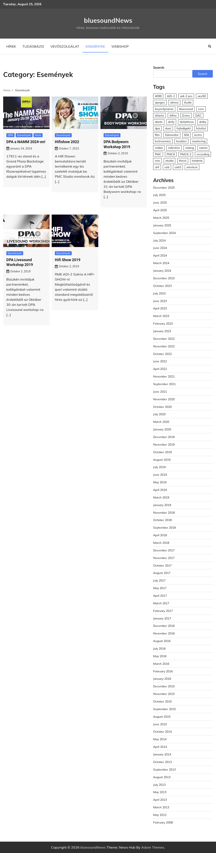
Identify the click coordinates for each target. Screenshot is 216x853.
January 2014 (162, 754)
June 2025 (160, 202)
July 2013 (159, 784)
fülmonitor (172, 135)
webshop (120, 46)
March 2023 (161, 316)
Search (158, 67)
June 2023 (160, 301)
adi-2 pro (186, 96)
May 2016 (159, 656)
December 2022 (164, 338)
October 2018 (162, 520)
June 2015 (160, 724)
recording (203, 154)
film (157, 135)
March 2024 (161, 263)
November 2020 (164, 399)
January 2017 (162, 618)
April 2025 (160, 210)
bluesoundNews (108, 20)
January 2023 (162, 331)
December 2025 (164, 187)
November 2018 (164, 512)
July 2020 (159, 414)
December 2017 (164, 550)
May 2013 (159, 792)
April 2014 (160, 746)
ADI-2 (171, 96)
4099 (158, 96)
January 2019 (162, 505)
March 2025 (161, 217)
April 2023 (160, 308)
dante (159, 122)
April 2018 (160, 535)
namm (203, 147)
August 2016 (161, 641)
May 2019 (159, 482)
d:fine (173, 115)
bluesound (186, 109)
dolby (202, 122)
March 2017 (161, 603)
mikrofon (174, 147)
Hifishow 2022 (67, 142)
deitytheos (187, 122)
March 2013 (161, 807)
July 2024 (159, 240)
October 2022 (162, 354)
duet (168, 128)
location (181, 141)
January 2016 (162, 678)
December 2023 (164, 278)
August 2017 (161, 573)
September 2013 (164, 769)
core (201, 109)
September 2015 (164, 709)
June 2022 (160, 361)
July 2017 (159, 580)
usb (167, 167)
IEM (186, 135)
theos (182, 160)
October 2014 (162, 731)
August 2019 (161, 459)
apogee (160, 102)
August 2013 (161, 777)
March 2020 (161, 421)
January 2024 (162, 270)
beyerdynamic (164, 109)
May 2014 (159, 739)
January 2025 (162, 225)
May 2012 (159, 815)
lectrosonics (163, 141)
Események (95, 46)
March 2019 (161, 497)
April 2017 (160, 595)
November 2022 (164, 346)
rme (157, 160)
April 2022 (160, 369)
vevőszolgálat (64, 46)
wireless (192, 167)
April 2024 (160, 255)
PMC (158, 154)
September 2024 (164, 233)
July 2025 (159, 195)
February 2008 (163, 822)
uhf (157, 167)
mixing (189, 147)
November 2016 (164, 633)
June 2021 (160, 391)
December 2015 (164, 686)
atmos (174, 102)
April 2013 (160, 799)
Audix (188, 102)
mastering (198, 141)
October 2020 (162, 406)
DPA (10, 135)
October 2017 (162, 565)
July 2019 (159, 467)
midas (159, 147)
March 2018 (161, 542)
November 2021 (164, 376)
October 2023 (162, 285)
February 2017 (163, 611)
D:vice (186, 115)
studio (169, 160)
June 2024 (160, 248)
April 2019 (160, 490)
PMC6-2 (185, 154)
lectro (198, 135)
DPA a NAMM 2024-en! (25, 142)
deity (171, 122)
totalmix (197, 160)
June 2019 (160, 474)
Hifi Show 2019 (67, 260)
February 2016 (163, 671)
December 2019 (164, 437)
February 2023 (163, 323)
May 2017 (159, 588)
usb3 (178, 167)
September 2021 (164, 384)
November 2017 (164, 558)
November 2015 (164, 694)
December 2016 (164, 625)
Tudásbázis (33, 46)
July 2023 (159, 293)
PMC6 (171, 154)
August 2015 (161, 716)
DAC (198, 115)
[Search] (210, 46)
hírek (11, 46)
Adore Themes (152, 847)
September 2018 (164, 527)
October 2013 (162, 762)
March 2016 (161, 663)
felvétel (201, 128)
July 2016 (159, 648)
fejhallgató (184, 128)
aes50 (202, 96)
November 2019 (164, 444)
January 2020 (162, 429)
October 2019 (162, 452)
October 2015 (162, 701)
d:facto (159, 115)
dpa (157, 128)
